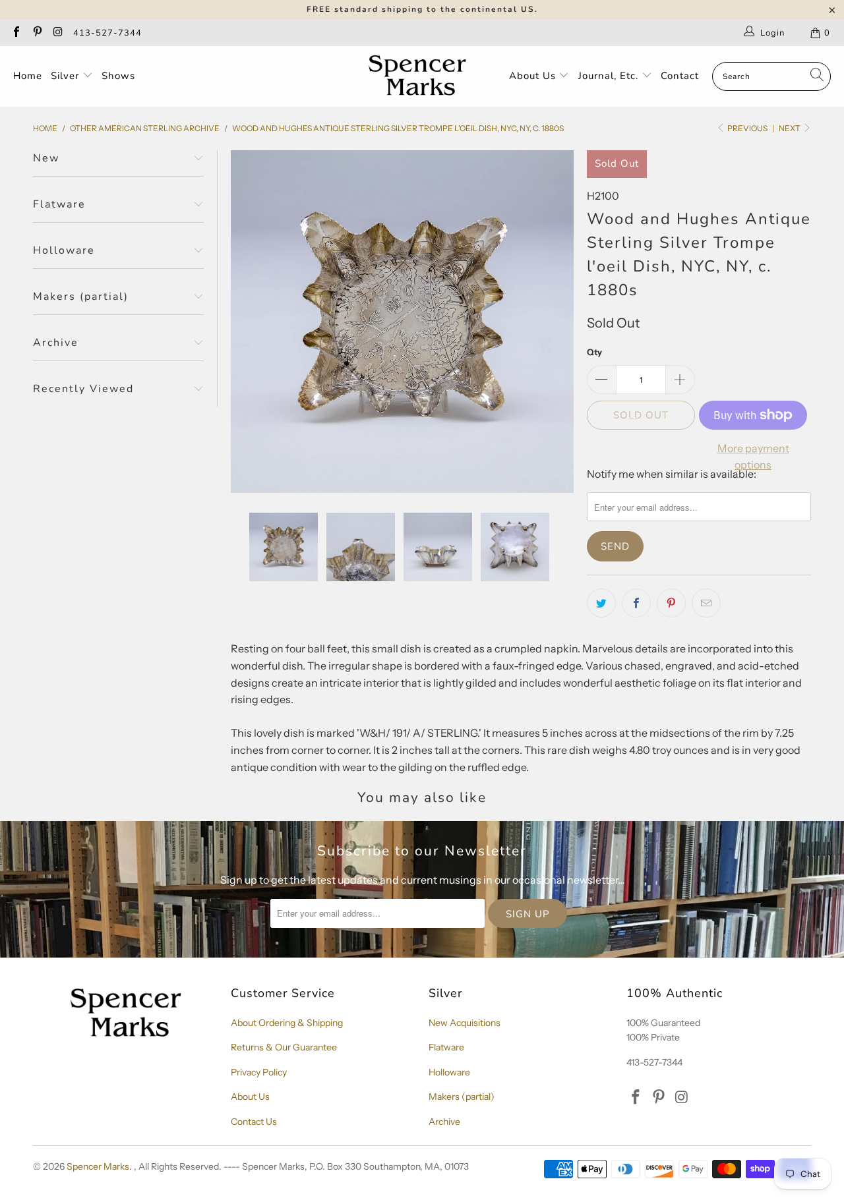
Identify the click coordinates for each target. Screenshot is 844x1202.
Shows (118, 75)
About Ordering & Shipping (287, 1023)
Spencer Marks (98, 1166)
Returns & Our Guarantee (284, 1047)
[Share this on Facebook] (636, 602)
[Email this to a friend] (706, 602)
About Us (534, 75)
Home (27, 75)
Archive (444, 1122)
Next (790, 128)
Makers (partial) (462, 1096)
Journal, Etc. (610, 75)
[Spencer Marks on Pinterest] (36, 33)
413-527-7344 (107, 33)
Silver (66, 75)
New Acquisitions (464, 1023)
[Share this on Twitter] (601, 602)
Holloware (449, 1072)
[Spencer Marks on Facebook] (16, 33)
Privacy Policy (259, 1072)
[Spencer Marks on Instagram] (57, 33)
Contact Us (254, 1122)
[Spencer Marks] (420, 76)
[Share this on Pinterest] (671, 602)
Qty (594, 352)
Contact (680, 75)
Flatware (446, 1047)
